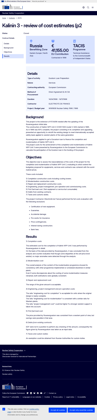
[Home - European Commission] (13, 7)
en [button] (83, 7)
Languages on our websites (31, 397)
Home (4, 18)
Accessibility (81, 397)
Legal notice (70, 397)
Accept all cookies (58, 410)
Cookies (47, 397)
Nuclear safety (7, 374)
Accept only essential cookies (81, 410)
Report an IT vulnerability (10, 397)
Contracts (12, 18)
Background (8, 48)
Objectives (8, 52)
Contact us (52, 393)
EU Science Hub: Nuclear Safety (13, 370)
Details (6, 44)
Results (6, 56)
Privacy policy (58, 397)
